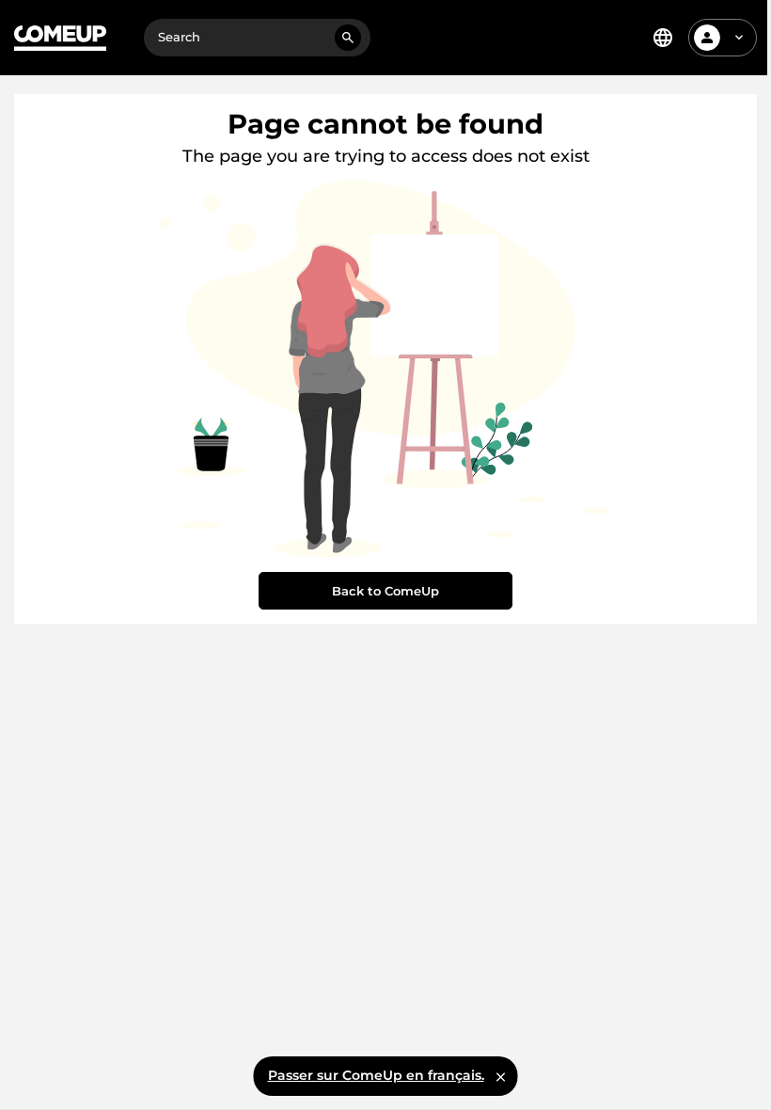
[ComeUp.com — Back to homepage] (60, 38)
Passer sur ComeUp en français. (376, 1075)
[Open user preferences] (739, 37)
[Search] (348, 37)
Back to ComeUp (385, 590)
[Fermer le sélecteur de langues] (501, 1076)
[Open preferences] (663, 37)
